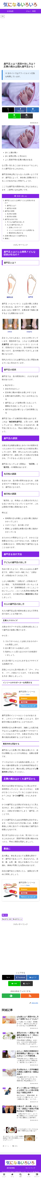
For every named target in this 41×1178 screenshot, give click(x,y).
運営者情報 (11, 1168)
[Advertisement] (20, 38)
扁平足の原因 (9, 211)
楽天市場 (24, 702)
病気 (5, 915)
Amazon (24, 698)
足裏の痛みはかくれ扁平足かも (16, 236)
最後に (7, 238)
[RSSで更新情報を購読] (30, 995)
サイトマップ (30, 1168)
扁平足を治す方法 (11, 219)
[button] (27, 115)
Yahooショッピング (28, 706)
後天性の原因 (11, 216)
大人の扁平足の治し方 (15, 225)
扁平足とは (18, 919)
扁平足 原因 (7, 919)
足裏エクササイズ (15, 227)
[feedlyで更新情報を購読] (11, 995)
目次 (19, 196)
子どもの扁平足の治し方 (15, 222)
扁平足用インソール (27, 692)
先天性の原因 (11, 214)
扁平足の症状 (11, 208)
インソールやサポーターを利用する (21, 230)
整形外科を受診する (16, 233)
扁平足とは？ (11, 205)
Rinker (28, 694)
